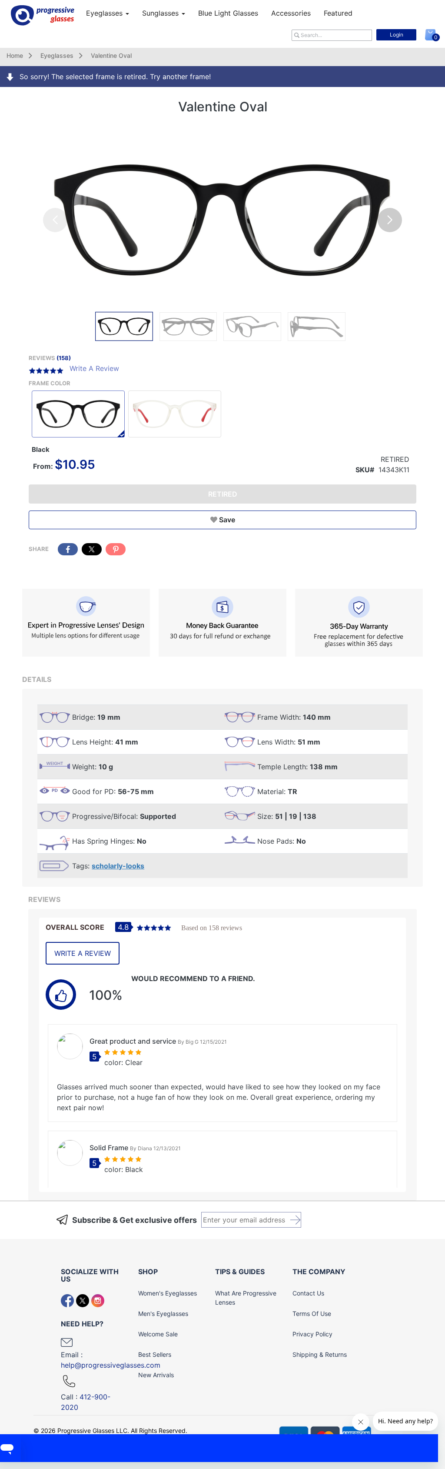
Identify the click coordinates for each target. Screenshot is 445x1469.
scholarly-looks (118, 865)
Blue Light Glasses (228, 13)
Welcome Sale (158, 1334)
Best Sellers (154, 1354)
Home (15, 55)
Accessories (291, 13)
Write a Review (82, 953)
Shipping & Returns (319, 1354)
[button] (390, 220)
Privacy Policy (312, 1334)
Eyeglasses (105, 13)
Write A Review (94, 368)
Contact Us (308, 1293)
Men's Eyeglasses (163, 1313)
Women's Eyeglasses (167, 1293)
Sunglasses (161, 13)
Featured (338, 13)
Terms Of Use (311, 1313)
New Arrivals (156, 1375)
